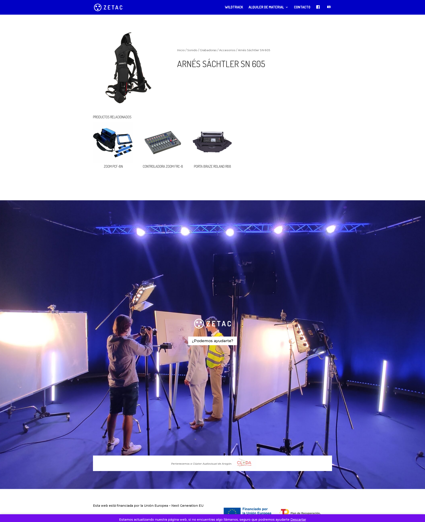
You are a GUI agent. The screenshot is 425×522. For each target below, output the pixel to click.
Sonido (192, 50)
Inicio (181, 50)
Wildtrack (234, 7)
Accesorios (227, 50)
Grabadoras (208, 50)
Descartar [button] (298, 520)
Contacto (302, 7)
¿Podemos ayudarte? (212, 341)
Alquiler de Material (266, 7)
